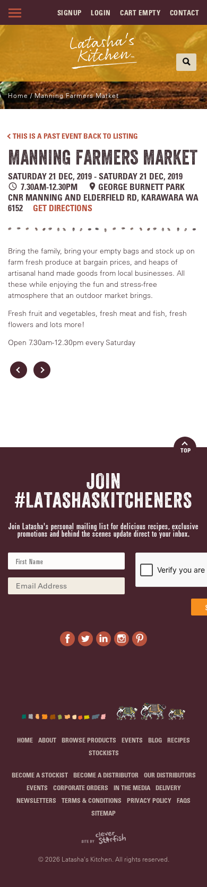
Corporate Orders (80, 787)
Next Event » (42, 370)
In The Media (132, 787)
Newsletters (36, 800)
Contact (185, 12)
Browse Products (89, 740)
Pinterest (139, 638)
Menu (13, 13)
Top (185, 450)
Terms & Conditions (92, 800)
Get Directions (62, 208)
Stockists (104, 752)
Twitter (85, 638)
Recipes (178, 740)
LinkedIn (103, 638)
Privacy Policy (149, 800)
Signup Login (84, 12)
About (47, 740)
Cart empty (140, 12)
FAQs (184, 800)
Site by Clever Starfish (103, 838)
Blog (155, 740)
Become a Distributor (106, 775)
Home (18, 95)
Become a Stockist (40, 775)
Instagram (121, 638)
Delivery (168, 787)
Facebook (67, 638)
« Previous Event (18, 370)
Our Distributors (170, 775)
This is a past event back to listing (75, 135)
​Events (132, 740)
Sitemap (103, 813)
